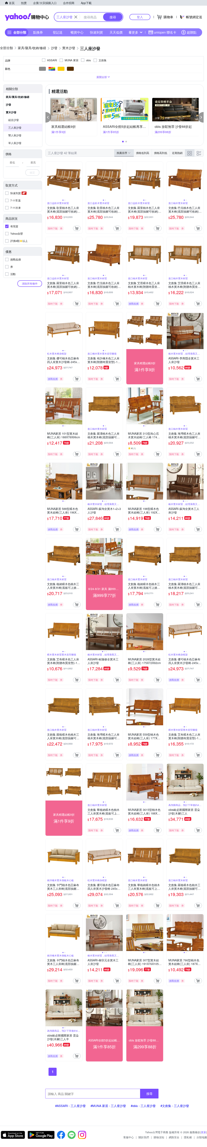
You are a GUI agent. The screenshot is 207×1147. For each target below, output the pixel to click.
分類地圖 (201, 1137)
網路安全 (174, 1137)
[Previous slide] (48, 180)
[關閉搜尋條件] (75, 17)
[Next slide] (79, 180)
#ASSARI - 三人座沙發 (70, 1106)
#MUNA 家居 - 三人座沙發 (108, 1106)
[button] (48, 117)
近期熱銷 (177, 153)
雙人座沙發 (14, 135)
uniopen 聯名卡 (165, 32)
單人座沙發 (14, 143)
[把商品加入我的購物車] (77, 228)
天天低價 (116, 32)
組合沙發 (13, 120)
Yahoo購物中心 (27, 17)
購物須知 (159, 1137)
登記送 (57, 32)
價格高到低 (160, 153)
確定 (32, 172)
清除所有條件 (30, 283)
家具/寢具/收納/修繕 (17, 97)
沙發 (8, 104)
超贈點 (191, 32)
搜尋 (149, 1093)
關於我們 (143, 1137)
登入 (140, 17)
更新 (203, 1132)
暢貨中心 (77, 32)
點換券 (38, 32)
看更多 (133, 32)
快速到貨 (96, 32)
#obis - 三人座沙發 (143, 1106)
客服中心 (128, 1137)
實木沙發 (11, 112)
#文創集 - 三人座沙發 (175, 1106)
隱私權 (188, 1137)
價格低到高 (142, 153)
